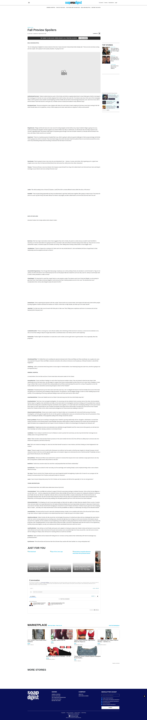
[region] (64, 599)
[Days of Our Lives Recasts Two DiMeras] (106, 68)
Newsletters (111, 2)
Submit (110, 707)
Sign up (97, 588)
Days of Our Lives (60, 7)
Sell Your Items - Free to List (55, 625)
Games (106, 2)
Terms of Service (69, 712)
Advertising (83, 712)
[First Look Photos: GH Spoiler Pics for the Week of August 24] (106, 51)
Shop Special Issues (83, 695)
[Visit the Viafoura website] (96, 609)
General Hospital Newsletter (109, 704)
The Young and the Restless (73, 7)
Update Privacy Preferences (73, 714)
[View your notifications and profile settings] (97, 596)
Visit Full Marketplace (114, 625)
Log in (94, 588)
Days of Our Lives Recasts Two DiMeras (115, 67)
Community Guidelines (45, 582)
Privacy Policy (77, 712)
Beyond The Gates (96, 7)
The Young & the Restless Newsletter (111, 699)
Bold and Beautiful (85, 7)
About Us (81, 694)
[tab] (32, 596)
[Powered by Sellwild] (117, 663)
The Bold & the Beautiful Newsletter (111, 701)
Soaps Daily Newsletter (108, 698)
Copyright (63, 712)
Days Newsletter (106, 702)
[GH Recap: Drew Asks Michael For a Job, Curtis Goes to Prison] (106, 60)
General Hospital (51, 7)
